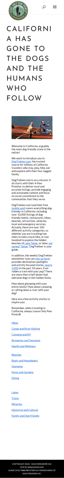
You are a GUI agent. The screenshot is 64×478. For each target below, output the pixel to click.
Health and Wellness (24, 346)
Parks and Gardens (23, 372)
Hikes (15, 322)
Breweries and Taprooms (26, 340)
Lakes (15, 392)
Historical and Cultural (25, 409)
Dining (15, 378)
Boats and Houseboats (25, 360)
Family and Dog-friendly (25, 415)
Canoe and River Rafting (26, 328)
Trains (15, 398)
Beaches (17, 354)
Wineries (17, 404)
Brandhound (36, 467)
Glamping (17, 366)
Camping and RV (21, 334)
